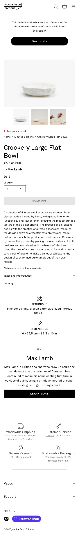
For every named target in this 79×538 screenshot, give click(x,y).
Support (10, 496)
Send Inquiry (39, 41)
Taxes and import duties (18, 275)
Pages (8, 483)
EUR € (7, 511)
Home (7, 136)
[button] (55, 6)
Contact (50, 435)
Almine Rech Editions (23, 529)
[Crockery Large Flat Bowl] (21, 117)
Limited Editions (24, 136)
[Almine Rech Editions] (13, 6)
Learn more (39, 393)
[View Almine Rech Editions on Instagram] (6, 519)
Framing (8, 283)
